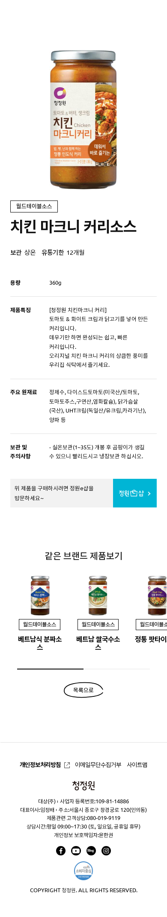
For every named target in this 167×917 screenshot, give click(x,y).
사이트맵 (137, 764)
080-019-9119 (103, 818)
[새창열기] (61, 850)
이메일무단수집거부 (98, 764)
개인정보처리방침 (40, 764)
